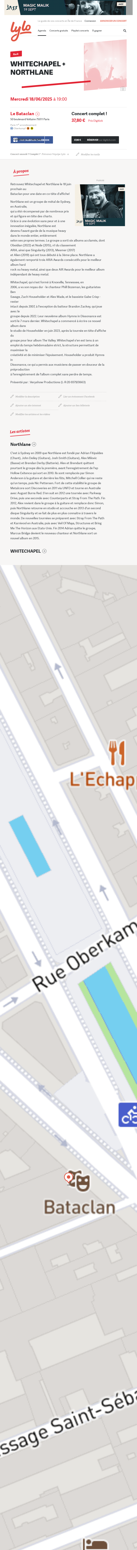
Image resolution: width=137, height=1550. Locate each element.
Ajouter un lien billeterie (76, 405)
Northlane (20, 444)
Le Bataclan (22, 113)
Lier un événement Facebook (79, 396)
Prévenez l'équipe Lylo (37, 154)
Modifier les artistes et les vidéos (32, 414)
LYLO (21, 31)
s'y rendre (27, 139)
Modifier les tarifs (90, 154)
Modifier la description (27, 396)
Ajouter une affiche (108, 89)
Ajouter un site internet (28, 405)
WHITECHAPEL (25, 551)
